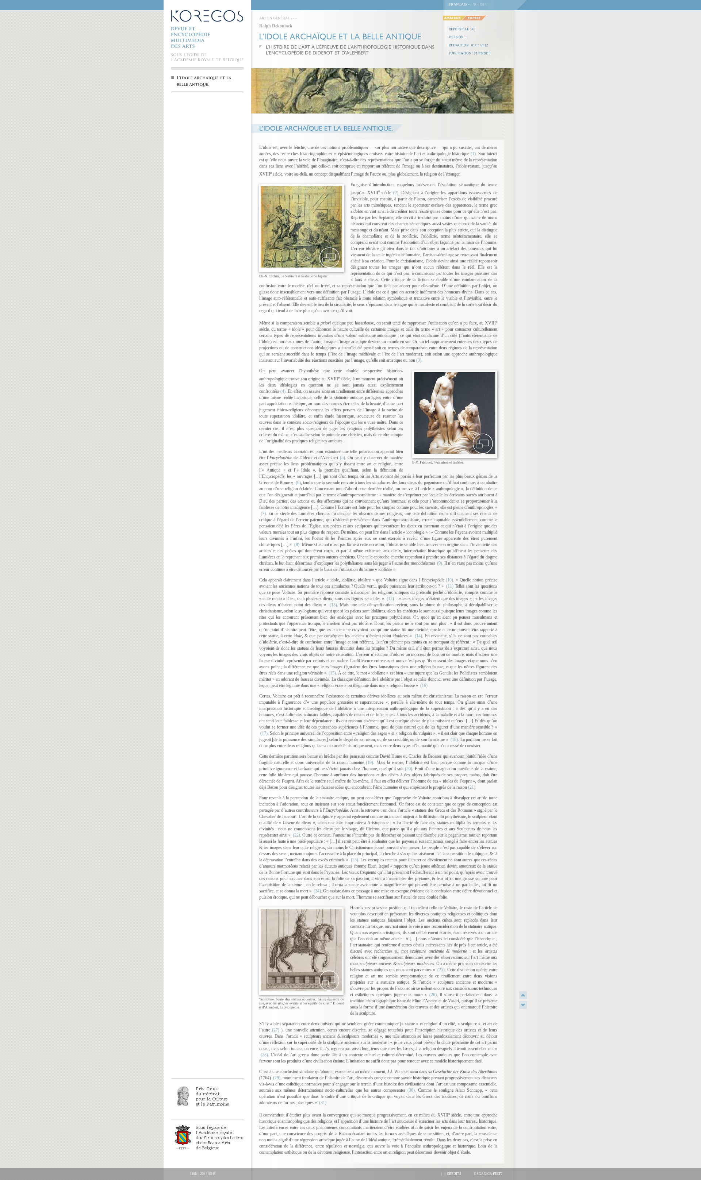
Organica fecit (488, 1174)
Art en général (274, 18)
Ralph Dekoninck (275, 25)
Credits (454, 1174)
